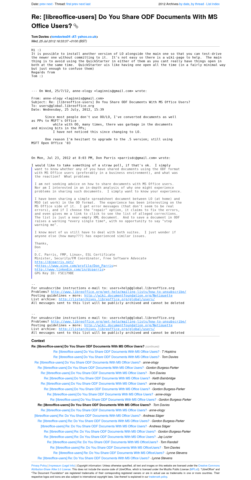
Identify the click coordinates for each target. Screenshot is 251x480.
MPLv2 (194, 469)
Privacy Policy (39, 465)
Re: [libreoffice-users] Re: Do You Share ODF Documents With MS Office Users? (93, 421)
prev (43, 4)
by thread (197, 4)
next (49, 4)
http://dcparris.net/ (54, 262)
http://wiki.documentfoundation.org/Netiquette (128, 295)
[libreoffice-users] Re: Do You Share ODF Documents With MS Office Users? (88, 415)
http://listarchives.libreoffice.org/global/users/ (107, 299)
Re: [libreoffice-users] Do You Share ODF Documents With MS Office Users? (106, 351)
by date (184, 4)
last (87, 4)
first (68, 4)
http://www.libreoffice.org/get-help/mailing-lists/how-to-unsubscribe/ (118, 292)
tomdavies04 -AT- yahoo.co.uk (73, 36)
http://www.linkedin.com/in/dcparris (69, 269)
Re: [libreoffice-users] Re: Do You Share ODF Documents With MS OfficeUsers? (102, 442)
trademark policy (158, 476)
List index (213, 4)
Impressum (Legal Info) (62, 465)
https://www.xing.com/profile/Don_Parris (75, 266)
